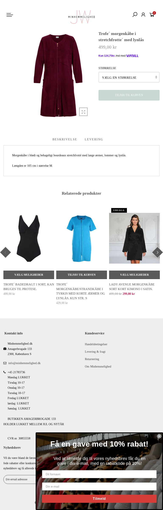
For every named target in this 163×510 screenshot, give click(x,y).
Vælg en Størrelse (119, 77)
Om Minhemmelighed (98, 366)
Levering (94, 139)
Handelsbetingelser (96, 344)
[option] (28, 251)
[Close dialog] (159, 436)
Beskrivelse (64, 139)
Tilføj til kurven (82, 274)
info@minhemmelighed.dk (24, 363)
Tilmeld (99, 498)
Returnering (92, 359)
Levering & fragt (95, 351)
